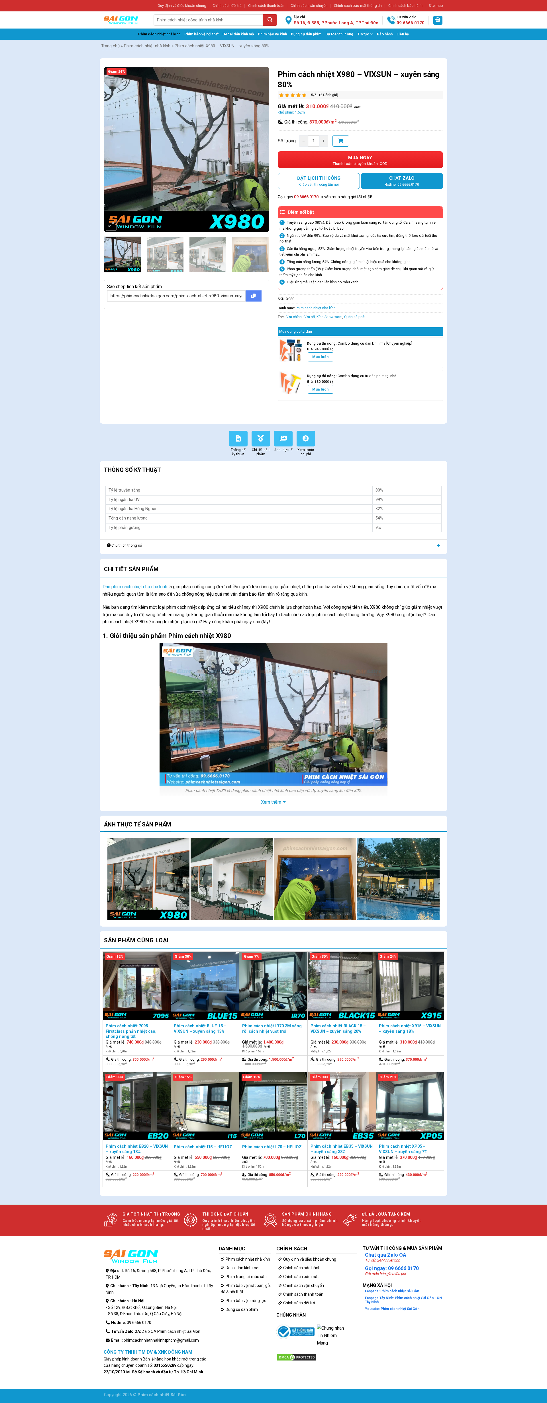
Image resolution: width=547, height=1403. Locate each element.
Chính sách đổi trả (227, 5)
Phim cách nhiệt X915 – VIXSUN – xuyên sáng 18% (410, 1029)
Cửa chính (293, 317)
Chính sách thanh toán (266, 5)
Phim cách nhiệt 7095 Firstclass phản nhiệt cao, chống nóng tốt (131, 1031)
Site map (436, 5)
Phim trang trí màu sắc (246, 1276)
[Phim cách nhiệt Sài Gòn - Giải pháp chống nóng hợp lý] (121, 20)
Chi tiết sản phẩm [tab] (131, 569)
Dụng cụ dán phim (306, 34)
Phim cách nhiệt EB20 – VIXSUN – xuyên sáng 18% (137, 1149)
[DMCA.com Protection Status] (296, 1357)
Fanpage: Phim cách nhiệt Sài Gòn (392, 1291)
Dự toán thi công (339, 34)
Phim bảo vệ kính (272, 34)
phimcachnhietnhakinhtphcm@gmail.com (161, 1340)
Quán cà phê (354, 317)
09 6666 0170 (410, 22)
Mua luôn (320, 357)
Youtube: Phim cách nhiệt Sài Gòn (392, 1309)
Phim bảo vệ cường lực (246, 1300)
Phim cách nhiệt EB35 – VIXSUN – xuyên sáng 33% (342, 1149)
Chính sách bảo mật (301, 1276)
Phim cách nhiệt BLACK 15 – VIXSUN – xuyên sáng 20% (338, 1029)
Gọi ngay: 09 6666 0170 (392, 1268)
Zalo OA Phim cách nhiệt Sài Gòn (171, 1331)
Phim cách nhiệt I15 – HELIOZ (203, 1147)
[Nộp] (270, 20)
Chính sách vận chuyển (309, 5)
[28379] (340, 141)
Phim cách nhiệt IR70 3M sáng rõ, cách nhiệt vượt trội (272, 1029)
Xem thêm (271, 802)
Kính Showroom (329, 317)
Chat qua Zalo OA (385, 1255)
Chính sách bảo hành (405, 5)
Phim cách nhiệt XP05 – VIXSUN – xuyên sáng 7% (403, 1149)
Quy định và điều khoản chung (182, 5)
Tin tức (363, 34)
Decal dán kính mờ (238, 34)
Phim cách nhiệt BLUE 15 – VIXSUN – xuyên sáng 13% (200, 1029)
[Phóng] (111, 225)
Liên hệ (403, 34)
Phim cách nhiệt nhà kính (159, 34)
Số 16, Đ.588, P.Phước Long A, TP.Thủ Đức (336, 22)
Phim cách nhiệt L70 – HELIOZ (272, 1147)
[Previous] (114, 138)
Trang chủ (110, 45)
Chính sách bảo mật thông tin (358, 5)
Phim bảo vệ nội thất (201, 34)
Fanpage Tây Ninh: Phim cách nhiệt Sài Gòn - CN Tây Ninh (403, 1300)
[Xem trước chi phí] (307, 434)
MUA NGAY (360, 160)
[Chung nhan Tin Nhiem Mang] (331, 1338)
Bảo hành (385, 34)
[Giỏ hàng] (437, 20)
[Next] (259, 138)
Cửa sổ (309, 317)
